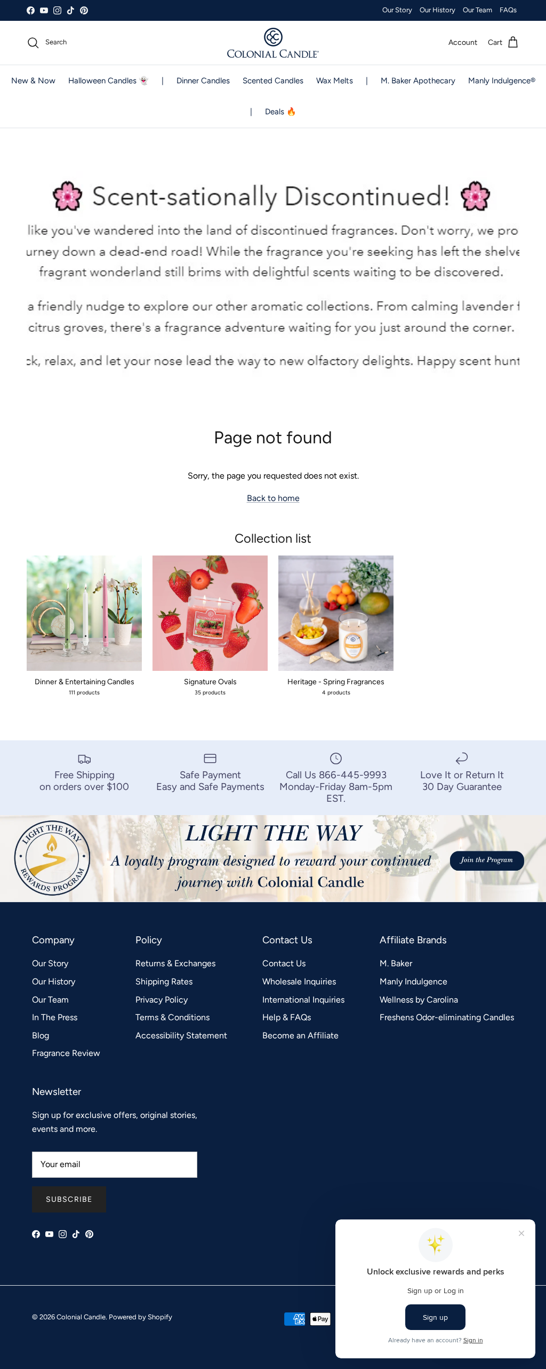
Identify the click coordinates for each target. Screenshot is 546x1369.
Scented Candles (273, 80)
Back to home (273, 498)
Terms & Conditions (172, 1017)
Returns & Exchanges (175, 963)
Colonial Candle (81, 1317)
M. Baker (396, 963)
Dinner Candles (203, 80)
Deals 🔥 (280, 111)
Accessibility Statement (181, 1035)
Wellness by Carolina (419, 1000)
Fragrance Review (66, 1053)
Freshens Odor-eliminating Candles (447, 1017)
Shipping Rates (163, 981)
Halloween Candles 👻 (108, 80)
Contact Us (284, 963)
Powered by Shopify (140, 1317)
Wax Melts (334, 80)
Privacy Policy (161, 1000)
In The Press (54, 1017)
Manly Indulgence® (501, 80)
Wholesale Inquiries (299, 981)
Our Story (397, 10)
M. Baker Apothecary (418, 80)
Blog (40, 1035)
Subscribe (69, 1199)
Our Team (477, 10)
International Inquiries (303, 1000)
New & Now (33, 80)
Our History (437, 10)
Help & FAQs (286, 1017)
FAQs (508, 10)
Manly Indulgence (413, 981)
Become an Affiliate (300, 1035)
